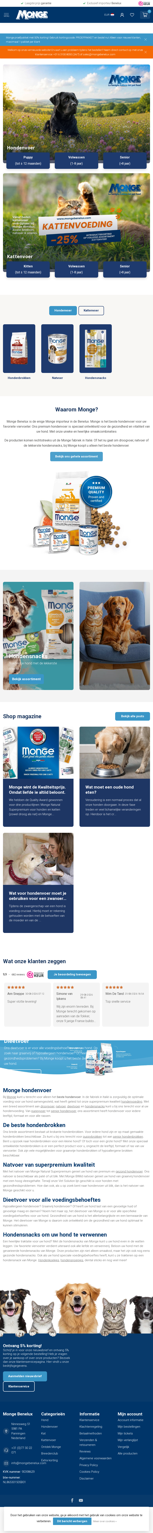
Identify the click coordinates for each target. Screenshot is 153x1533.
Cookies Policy (89, 1472)
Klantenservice (18, 1386)
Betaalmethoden (90, 1433)
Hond (44, 1420)
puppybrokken (92, 1136)
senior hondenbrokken (128, 1136)
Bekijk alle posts (132, 716)
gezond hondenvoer (129, 1171)
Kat (43, 1433)
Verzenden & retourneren (88, 1442)
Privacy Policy (88, 1465)
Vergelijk (123, 1447)
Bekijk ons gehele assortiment (76, 456)
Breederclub (49, 1453)
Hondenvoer (63, 310)
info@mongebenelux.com (28, 1463)
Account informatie (130, 1420)
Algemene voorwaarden (95, 1458)
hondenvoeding (131, 1101)
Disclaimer (86, 1478)
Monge (11, 1097)
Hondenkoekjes (48, 1260)
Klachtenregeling (90, 1426)
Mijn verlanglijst (128, 1440)
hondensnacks (95, 1106)
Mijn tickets (125, 1433)
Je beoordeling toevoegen (72, 974)
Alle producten (127, 1453)
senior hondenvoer (63, 1111)
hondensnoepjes (72, 1260)
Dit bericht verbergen (72, 1521)
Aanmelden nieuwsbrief (25, 1376)
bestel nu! (103, 37)
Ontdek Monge (51, 1447)
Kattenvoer (91, 310)
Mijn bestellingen (129, 1426)
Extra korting (49, 1460)
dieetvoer (73, 1106)
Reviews (85, 1451)
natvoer (61, 1106)
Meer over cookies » (105, 1521)
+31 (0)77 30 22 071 (21, 1450)
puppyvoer (38, 1111)
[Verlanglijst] (132, 15)
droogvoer (47, 1106)
